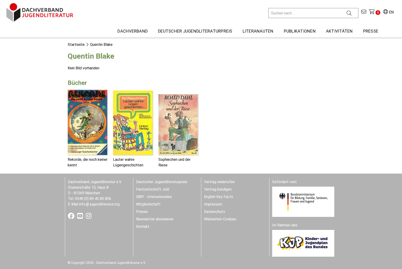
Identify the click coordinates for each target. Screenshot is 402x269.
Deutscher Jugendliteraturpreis (161, 182)
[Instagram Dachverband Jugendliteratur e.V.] (89, 217)
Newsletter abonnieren (155, 219)
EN (391, 12)
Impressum (213, 204)
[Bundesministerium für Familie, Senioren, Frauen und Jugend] (303, 201)
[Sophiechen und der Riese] (178, 124)
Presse (142, 211)
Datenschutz (214, 211)
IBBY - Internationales (154, 197)
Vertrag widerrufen (219, 182)
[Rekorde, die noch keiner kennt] (87, 122)
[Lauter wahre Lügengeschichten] (133, 122)
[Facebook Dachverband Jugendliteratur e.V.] (71, 217)
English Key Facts (218, 197)
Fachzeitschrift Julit (152, 189)
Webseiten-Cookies (220, 219)
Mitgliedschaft (148, 204)
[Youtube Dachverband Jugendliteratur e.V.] (80, 217)
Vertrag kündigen (218, 189)
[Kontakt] (363, 12)
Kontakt (142, 226)
